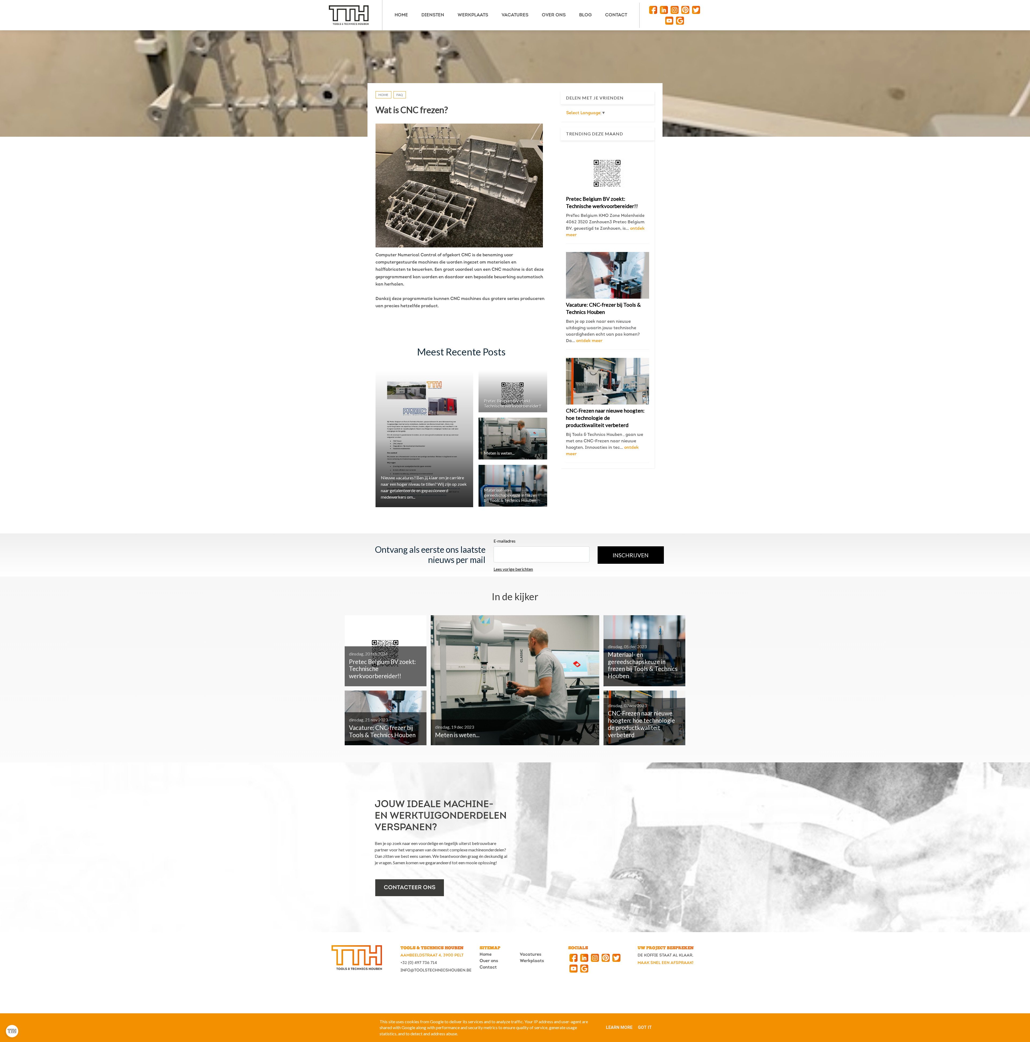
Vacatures (530, 954)
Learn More (619, 1027)
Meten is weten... (499, 452)
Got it (645, 1027)
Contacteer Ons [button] (409, 888)
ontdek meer (589, 341)
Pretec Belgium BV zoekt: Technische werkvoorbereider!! (513, 403)
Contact (488, 967)
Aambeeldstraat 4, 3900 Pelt (432, 956)
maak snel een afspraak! (665, 963)
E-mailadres (505, 540)
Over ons (489, 961)
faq (399, 95)
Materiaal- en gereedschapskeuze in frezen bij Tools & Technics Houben (510, 495)
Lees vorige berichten (513, 569)
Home (383, 95)
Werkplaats (532, 961)
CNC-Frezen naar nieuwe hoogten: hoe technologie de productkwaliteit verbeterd (605, 417)
